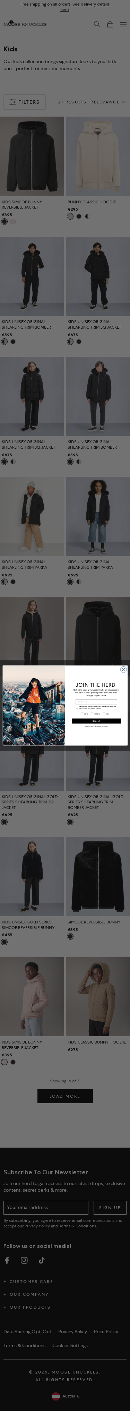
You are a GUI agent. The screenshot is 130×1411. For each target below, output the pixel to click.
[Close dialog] (123, 670)
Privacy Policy (93, 726)
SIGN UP (96, 721)
